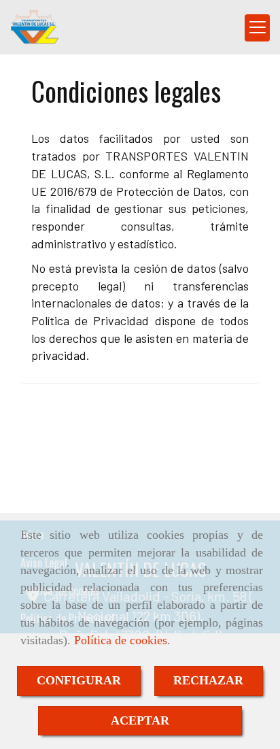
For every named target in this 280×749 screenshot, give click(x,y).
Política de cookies (120, 640)
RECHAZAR (208, 680)
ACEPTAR (140, 720)
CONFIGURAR (79, 680)
